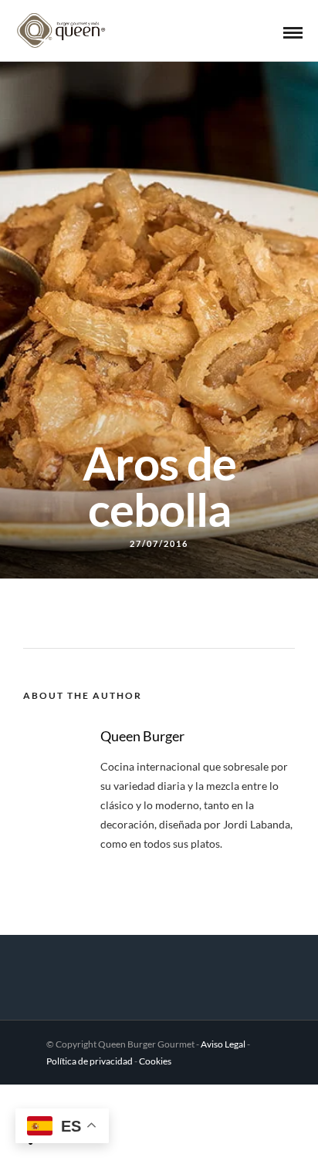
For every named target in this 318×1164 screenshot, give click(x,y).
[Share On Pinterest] (87, 1102)
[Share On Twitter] (67, 1102)
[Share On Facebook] (48, 1102)
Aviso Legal (223, 1044)
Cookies (155, 1061)
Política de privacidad (89, 1061)
